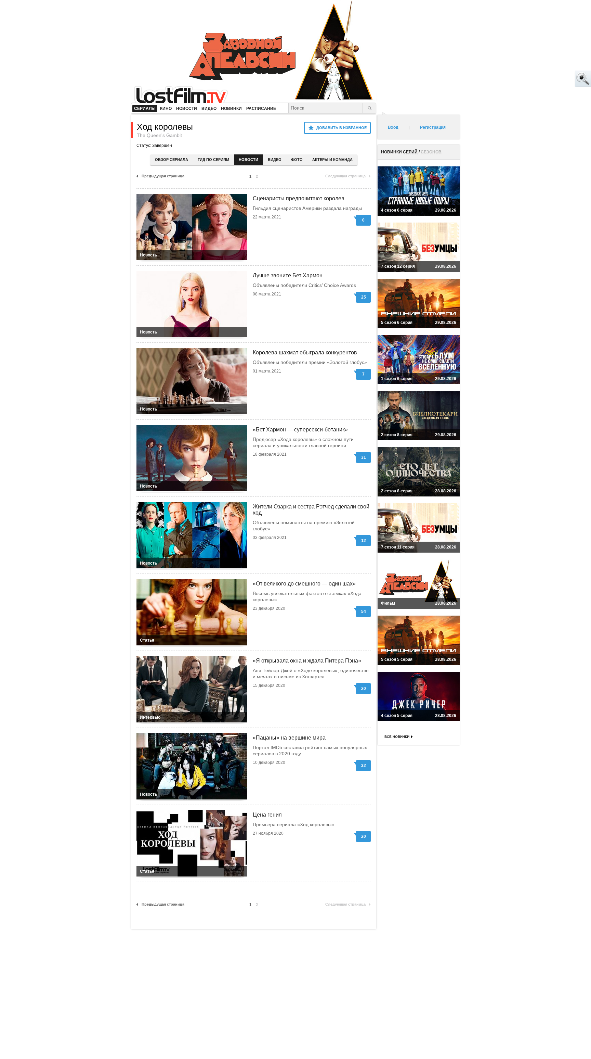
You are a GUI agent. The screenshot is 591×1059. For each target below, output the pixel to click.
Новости (248, 159)
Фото (297, 159)
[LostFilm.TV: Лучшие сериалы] (184, 94)
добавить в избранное (341, 128)
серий (410, 152)
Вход (393, 127)
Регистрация (433, 127)
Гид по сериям (213, 159)
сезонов (431, 152)
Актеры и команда (332, 159)
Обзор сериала (171, 159)
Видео (274, 159)
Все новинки (396, 736)
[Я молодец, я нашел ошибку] (557, 78)
